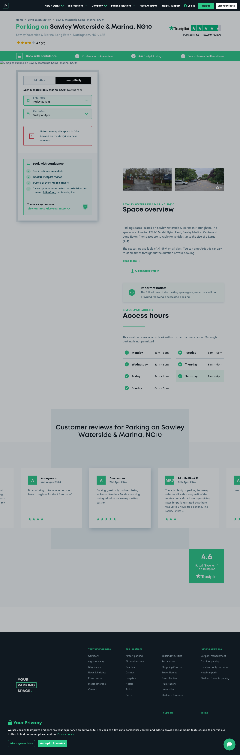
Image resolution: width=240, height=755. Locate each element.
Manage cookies (21, 743)
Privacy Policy (65, 734)
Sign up (206, 5)
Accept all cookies (52, 743)
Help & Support (171, 5)
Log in (191, 5)
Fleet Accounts (148, 5)
